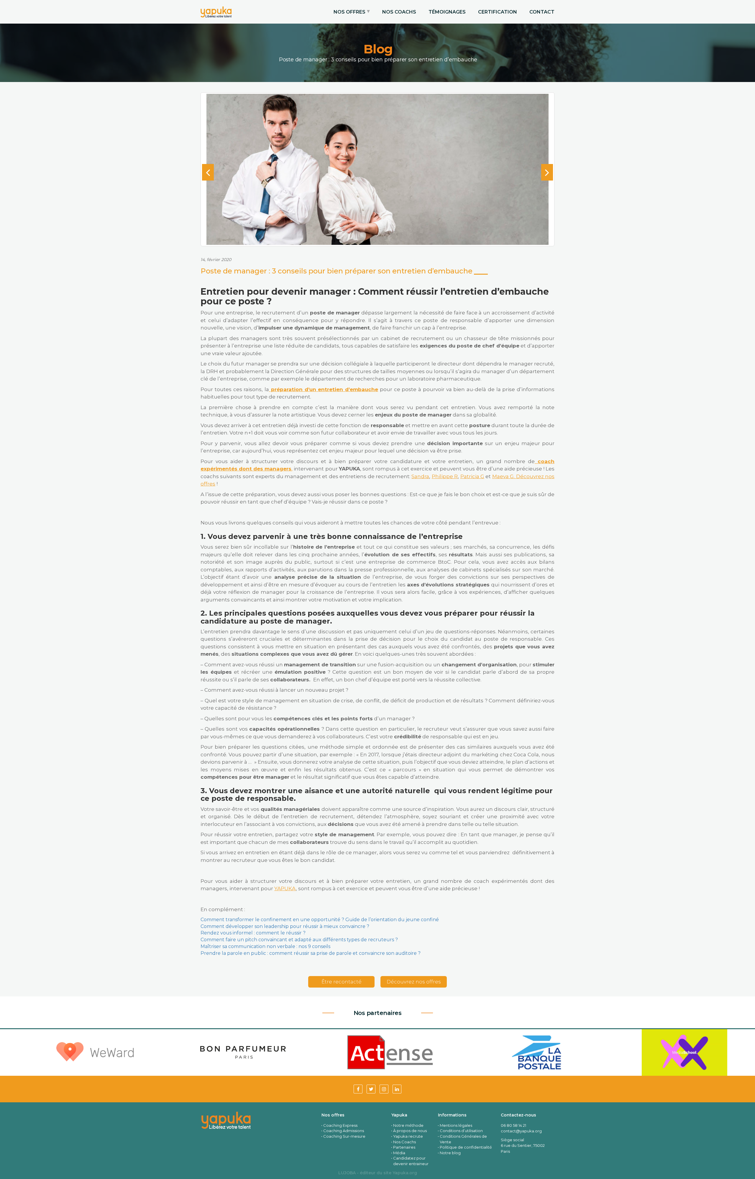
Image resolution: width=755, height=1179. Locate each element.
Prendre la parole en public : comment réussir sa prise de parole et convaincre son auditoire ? (311, 953)
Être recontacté (341, 982)
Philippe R (445, 476)
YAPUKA (285, 888)
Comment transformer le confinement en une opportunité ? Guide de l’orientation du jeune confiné (320, 919)
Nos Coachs (404, 1141)
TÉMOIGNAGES (447, 12)
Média (399, 1152)
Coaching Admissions (343, 1130)
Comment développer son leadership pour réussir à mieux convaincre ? (285, 926)
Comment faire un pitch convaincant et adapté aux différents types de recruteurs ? (299, 939)
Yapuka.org (405, 1172)
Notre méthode (408, 1125)
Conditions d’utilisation (461, 1130)
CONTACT (541, 12)
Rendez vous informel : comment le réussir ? (253, 933)
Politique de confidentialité (466, 1147)
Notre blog (450, 1152)
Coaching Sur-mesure (344, 1136)
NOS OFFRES (349, 12)
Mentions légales (456, 1125)
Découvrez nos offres (414, 982)
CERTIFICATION (497, 12)
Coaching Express (340, 1125)
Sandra (420, 476)
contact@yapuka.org (521, 1131)
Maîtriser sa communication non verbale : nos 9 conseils (265, 946)
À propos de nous (410, 1130)
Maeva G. (504, 476)
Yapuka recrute (408, 1136)
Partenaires (404, 1147)
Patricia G (472, 476)
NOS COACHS (399, 12)
